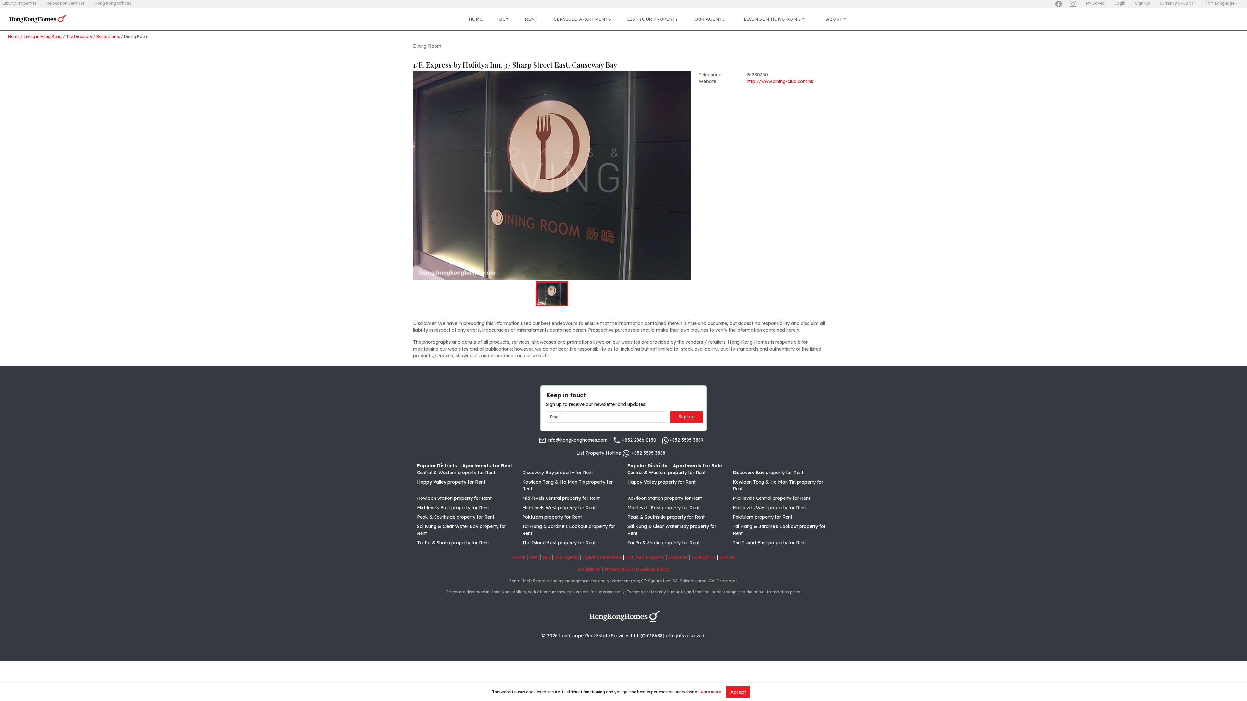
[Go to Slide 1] (552, 293)
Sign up (687, 417)
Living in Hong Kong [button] (772, 19)
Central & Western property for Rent (456, 472)
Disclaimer (589, 569)
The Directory (79, 36)
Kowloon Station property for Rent (454, 498)
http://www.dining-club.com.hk (780, 81)
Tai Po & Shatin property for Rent (453, 543)
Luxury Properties (20, 3)
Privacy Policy (619, 569)
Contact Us (704, 557)
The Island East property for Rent (559, 543)
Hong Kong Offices (112, 3)
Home (476, 19)
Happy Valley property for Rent (451, 482)
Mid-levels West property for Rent (559, 507)
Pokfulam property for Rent (552, 517)
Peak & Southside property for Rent (455, 517)
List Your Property (652, 19)
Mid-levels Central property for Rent (561, 498)
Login (1120, 3)
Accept (738, 692)
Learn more (710, 691)
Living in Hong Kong (43, 36)
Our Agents (709, 19)
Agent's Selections (602, 557)
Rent (531, 19)
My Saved (1095, 3)
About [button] (834, 19)
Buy (504, 19)
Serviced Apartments (582, 19)
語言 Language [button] (1220, 3)
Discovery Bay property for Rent (557, 472)
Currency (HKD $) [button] (1176, 3)
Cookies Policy (654, 569)
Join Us (727, 557)
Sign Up (1142, 3)
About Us (678, 557)
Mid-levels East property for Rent (453, 507)
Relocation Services (65, 3)
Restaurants (108, 36)
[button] (552, 175)
